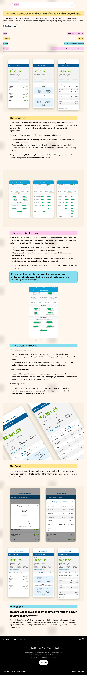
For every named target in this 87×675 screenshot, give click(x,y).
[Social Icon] (80, 639)
